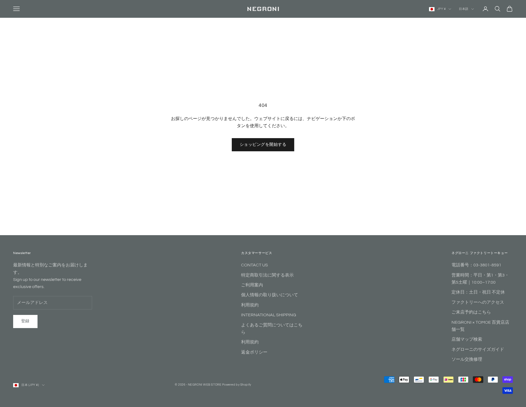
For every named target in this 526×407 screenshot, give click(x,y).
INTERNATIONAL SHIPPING (268, 315)
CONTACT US (254, 265)
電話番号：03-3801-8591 (476, 265)
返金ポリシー (254, 352)
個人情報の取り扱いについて (269, 295)
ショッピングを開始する (263, 145)
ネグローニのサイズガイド (477, 349)
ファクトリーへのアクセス (477, 302)
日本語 (463, 8)
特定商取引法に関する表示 (267, 275)
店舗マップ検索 (466, 339)
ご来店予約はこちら (471, 312)
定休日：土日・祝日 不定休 (478, 292)
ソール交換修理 (466, 359)
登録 (25, 321)
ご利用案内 (252, 285)
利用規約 (250, 305)
